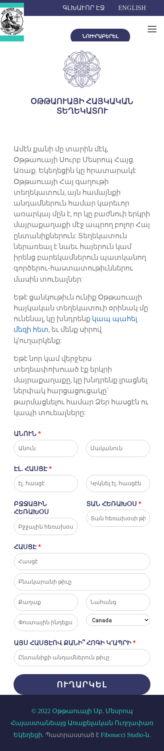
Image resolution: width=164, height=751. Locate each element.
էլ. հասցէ (33, 469)
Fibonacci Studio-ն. (126, 734)
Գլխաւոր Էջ (83, 7)
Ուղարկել (82, 684)
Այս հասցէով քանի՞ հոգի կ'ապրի (75, 643)
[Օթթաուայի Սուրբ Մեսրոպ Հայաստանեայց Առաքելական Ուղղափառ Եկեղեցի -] (12, 22)
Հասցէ (27, 547)
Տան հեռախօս (113, 504)
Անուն (27, 433)
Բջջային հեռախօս (31, 508)
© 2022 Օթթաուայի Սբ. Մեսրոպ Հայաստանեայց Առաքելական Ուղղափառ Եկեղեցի (82, 723)
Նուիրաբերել (100, 36)
